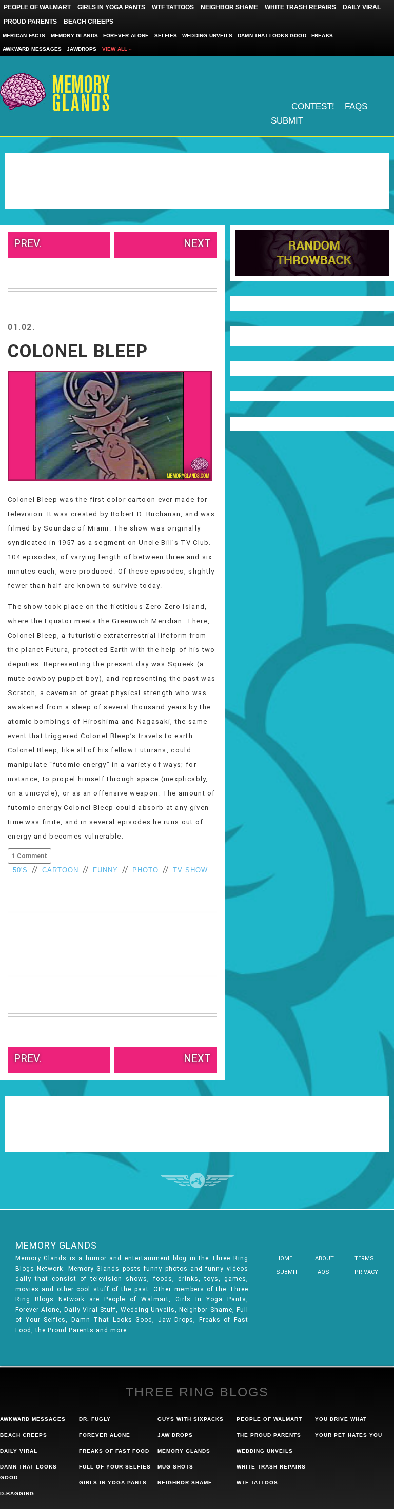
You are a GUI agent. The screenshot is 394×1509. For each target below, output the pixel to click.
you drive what (341, 1419)
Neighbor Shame (229, 7)
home (284, 1258)
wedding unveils (265, 1451)
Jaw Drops (175, 1435)
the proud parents (269, 1435)
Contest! (312, 106)
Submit (287, 121)
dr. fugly (95, 1419)
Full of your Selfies (115, 1467)
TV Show (190, 870)
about (324, 1258)
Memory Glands (74, 35)
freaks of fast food (114, 1451)
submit (287, 1272)
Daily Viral (362, 7)
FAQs (356, 106)
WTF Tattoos (173, 7)
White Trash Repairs (300, 7)
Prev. (27, 243)
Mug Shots (175, 1467)
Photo (145, 870)
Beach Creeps (88, 21)
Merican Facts (24, 35)
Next (197, 243)
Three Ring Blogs (197, 1391)
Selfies (165, 35)
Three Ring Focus (197, 1180)
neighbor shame (184, 1482)
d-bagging (17, 1493)
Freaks (322, 35)
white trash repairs (271, 1467)
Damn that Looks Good (272, 35)
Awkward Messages (32, 49)
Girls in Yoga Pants (111, 7)
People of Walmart (37, 7)
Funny (105, 870)
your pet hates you (348, 1435)
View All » (117, 49)
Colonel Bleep (78, 351)
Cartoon (60, 870)
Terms (364, 1258)
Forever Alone (126, 35)
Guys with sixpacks (190, 1419)
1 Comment (29, 856)
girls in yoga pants (113, 1482)
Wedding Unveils (207, 35)
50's (20, 870)
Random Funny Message (312, 253)
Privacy (366, 1272)
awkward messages (33, 1419)
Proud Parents (30, 21)
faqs (322, 1272)
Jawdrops (82, 49)
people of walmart (269, 1419)
